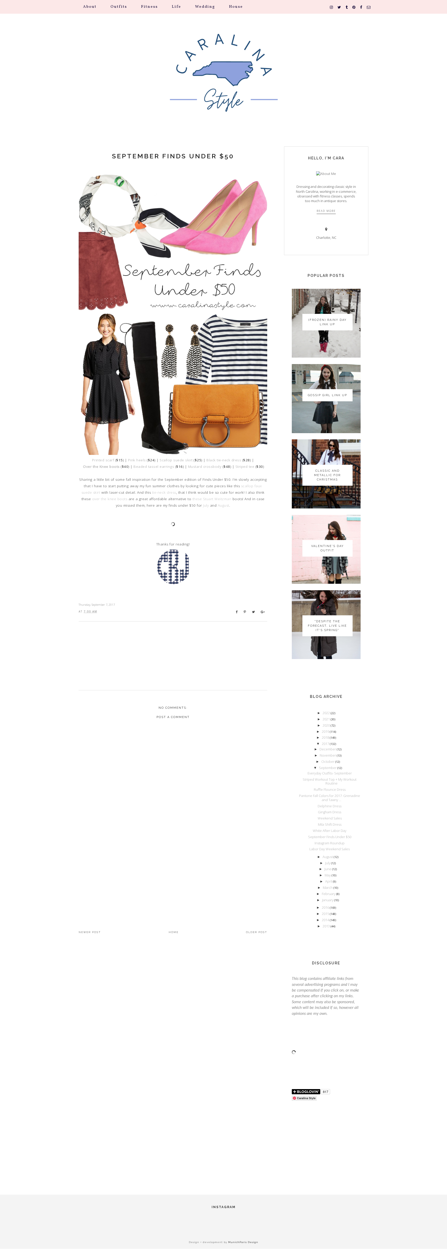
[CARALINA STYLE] (223, 80)
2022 (327, 713)
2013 (327, 926)
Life (176, 7)
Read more (326, 211)
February (329, 893)
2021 (327, 719)
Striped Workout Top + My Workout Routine (329, 781)
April (329, 881)
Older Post (256, 932)
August (223, 505)
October (328, 761)
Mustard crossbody (205, 466)
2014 (326, 920)
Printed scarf (103, 460)
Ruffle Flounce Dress (330, 789)
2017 (326, 743)
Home (173, 932)
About (89, 7)
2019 (326, 731)
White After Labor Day (329, 830)
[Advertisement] (173, 873)
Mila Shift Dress (329, 824)
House (236, 7)
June (328, 869)
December (328, 749)
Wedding (205, 7)
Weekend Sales (330, 818)
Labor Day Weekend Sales (329, 849)
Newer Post (90, 932)
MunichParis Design (243, 1242)
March (328, 887)
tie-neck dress (164, 492)
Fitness (149, 7)
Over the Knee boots (101, 466)
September (328, 767)
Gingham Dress (329, 812)
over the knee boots (110, 499)
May (328, 875)
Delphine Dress (329, 806)
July (206, 505)
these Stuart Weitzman (212, 499)
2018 (326, 737)
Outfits (118, 7)
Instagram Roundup (330, 843)
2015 (326, 913)
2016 (326, 907)
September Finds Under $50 (173, 156)
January (328, 900)
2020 (327, 725)
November (328, 755)
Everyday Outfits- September (330, 773)
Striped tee (245, 466)
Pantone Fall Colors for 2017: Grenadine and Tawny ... (329, 797)
